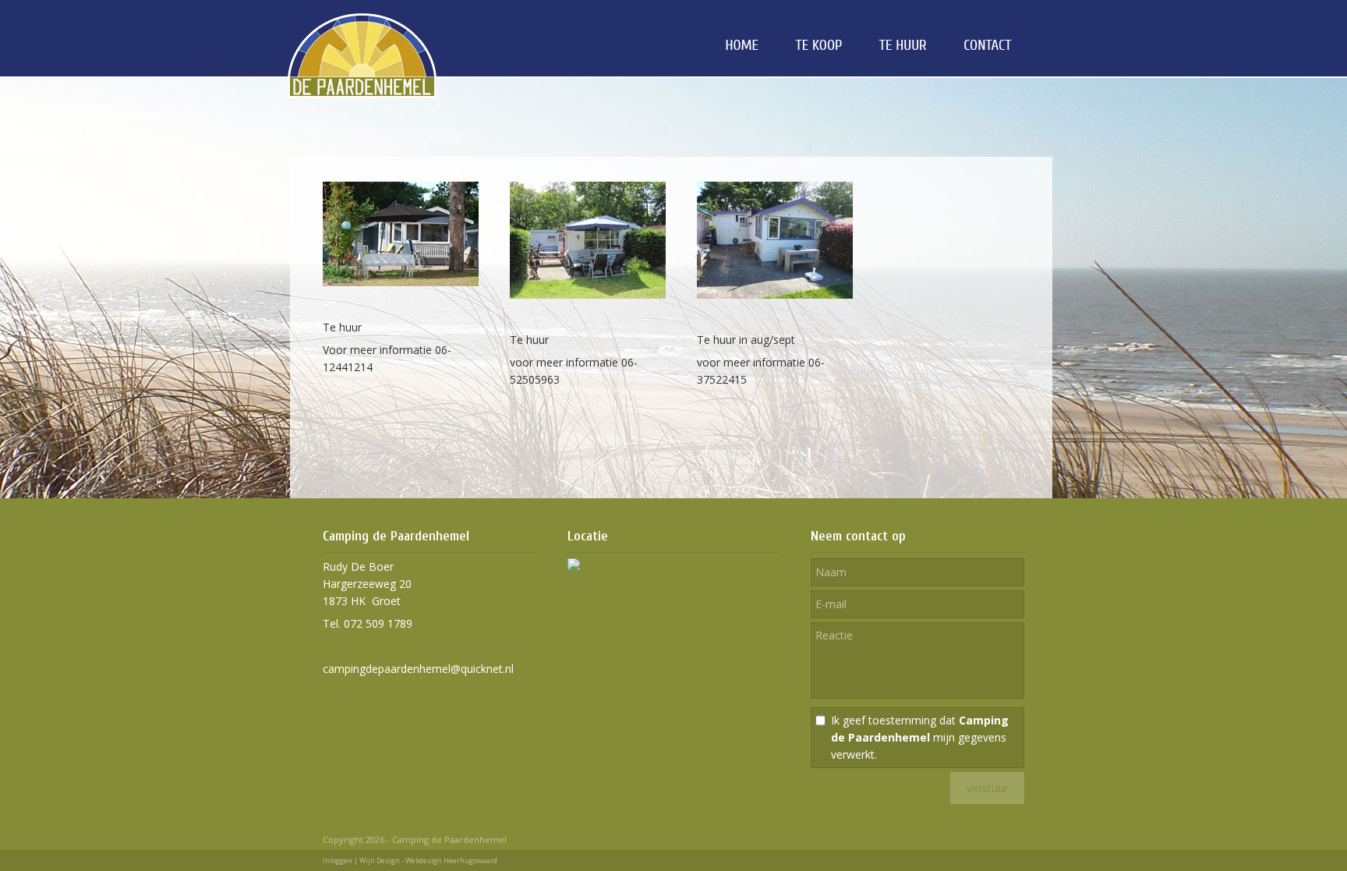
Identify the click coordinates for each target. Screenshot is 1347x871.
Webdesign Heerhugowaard (451, 860)
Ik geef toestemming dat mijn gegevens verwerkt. (920, 737)
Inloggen (337, 860)
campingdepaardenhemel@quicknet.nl (418, 668)
